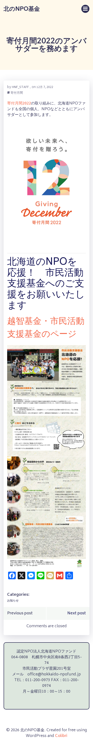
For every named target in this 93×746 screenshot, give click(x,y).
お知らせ (13, 601)
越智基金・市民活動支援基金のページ (45, 328)
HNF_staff (20, 87)
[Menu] (85, 9)
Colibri (61, 736)
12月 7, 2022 (44, 87)
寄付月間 (16, 93)
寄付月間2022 (19, 103)
